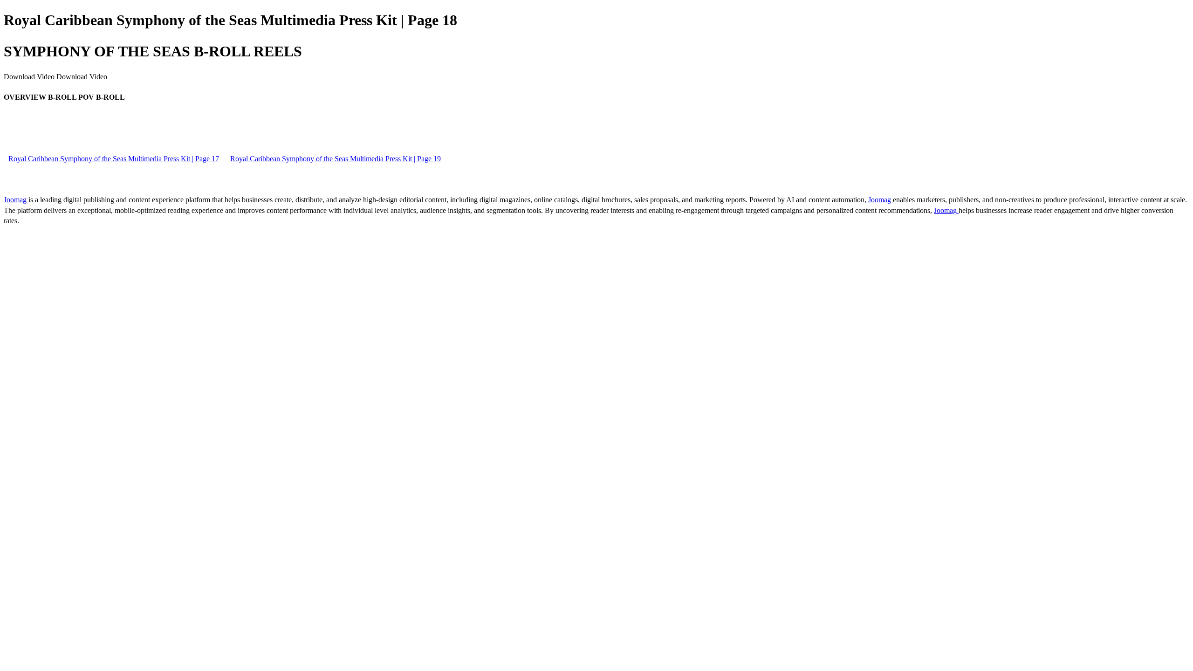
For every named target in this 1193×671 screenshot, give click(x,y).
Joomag (16, 200)
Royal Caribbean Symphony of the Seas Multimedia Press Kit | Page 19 (335, 159)
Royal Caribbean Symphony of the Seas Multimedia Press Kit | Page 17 (113, 159)
